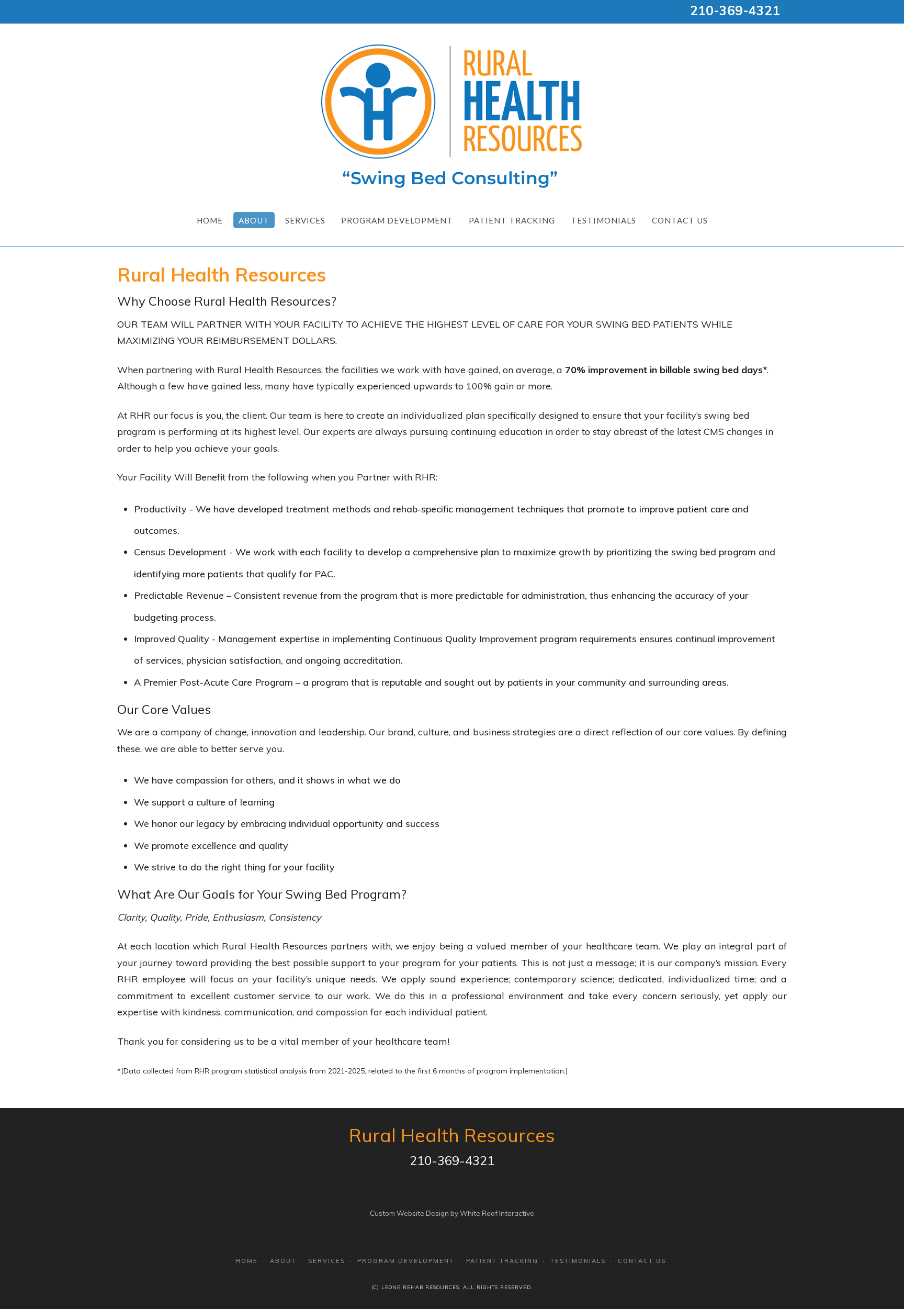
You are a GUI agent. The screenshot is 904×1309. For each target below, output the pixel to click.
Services (305, 220)
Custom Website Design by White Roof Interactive (452, 1213)
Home (210, 220)
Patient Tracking (512, 220)
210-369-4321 (735, 10)
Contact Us (680, 220)
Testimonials (603, 220)
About (254, 220)
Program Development (397, 220)
